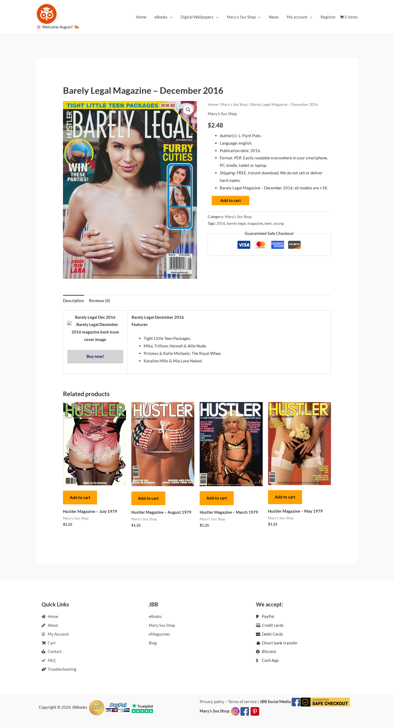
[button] (188, 110)
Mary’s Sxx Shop (241, 16)
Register (328, 16)
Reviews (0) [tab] (99, 300)
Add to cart (230, 200)
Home (141, 16)
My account (297, 16)
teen (268, 223)
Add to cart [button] (80, 497)
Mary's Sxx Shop (234, 104)
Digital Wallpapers (197, 16)
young (278, 223)
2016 (221, 223)
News (274, 16)
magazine (255, 223)
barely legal (236, 223)
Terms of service (242, 701)
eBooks (161, 16)
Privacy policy (212, 701)
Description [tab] (73, 300)
